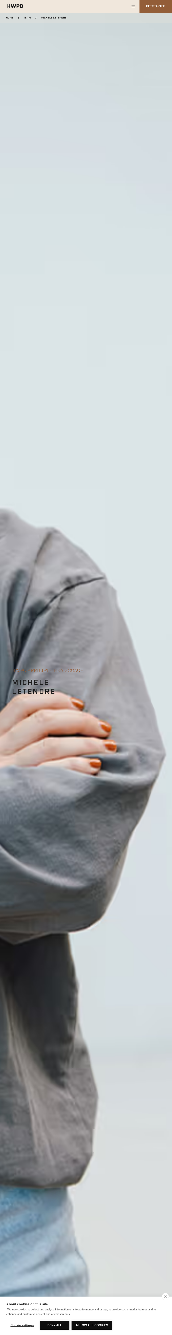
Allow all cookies (92, 1325)
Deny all (54, 1325)
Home (9, 17)
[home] (15, 6)
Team (27, 17)
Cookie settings (22, 1325)
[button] (133, 6)
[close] (165, 1296)
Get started (155, 6)
